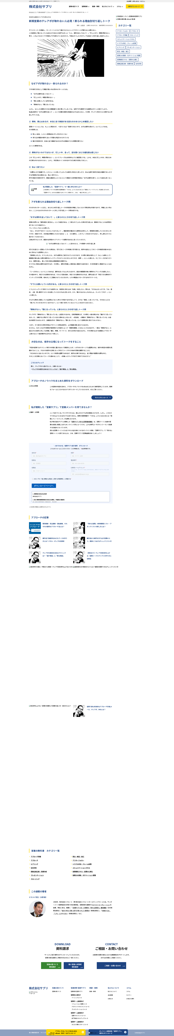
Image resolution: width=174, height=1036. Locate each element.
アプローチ (34, 860)
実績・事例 (95, 6)
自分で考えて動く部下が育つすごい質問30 (76, 910)
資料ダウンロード (134, 6)
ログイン (142, 1)
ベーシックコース (77, 998)
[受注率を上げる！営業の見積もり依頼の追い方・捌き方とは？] (48, 773)
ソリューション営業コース (79, 1004)
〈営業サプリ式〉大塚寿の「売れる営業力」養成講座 (89, 908)
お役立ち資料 (130, 999)
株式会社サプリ (40, 6)
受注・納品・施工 (78, 856)
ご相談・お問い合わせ (112, 965)
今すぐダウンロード (101, 397)
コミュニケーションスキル (81, 868)
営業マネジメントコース (79, 1015)
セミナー (128, 995)
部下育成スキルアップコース (80, 1018)
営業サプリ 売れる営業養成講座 (82, 422)
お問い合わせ (135, 1)
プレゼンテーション (37, 875)
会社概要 (129, 1)
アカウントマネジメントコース (80, 1006)
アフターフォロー (78, 860)
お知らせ (110, 999)
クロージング (35, 879)
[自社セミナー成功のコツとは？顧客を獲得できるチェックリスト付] (92, 634)
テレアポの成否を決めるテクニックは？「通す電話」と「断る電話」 (54, 369)
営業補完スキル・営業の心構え (83, 871)
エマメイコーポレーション (101, 905)
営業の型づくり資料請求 (52, 965)
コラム (119, 6)
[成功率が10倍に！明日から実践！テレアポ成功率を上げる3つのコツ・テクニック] (48, 634)
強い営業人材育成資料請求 (75, 965)
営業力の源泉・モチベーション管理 (84, 875)
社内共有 (34, 868)
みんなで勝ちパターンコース (80, 1024)
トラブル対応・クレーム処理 (82, 864)
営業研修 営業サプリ (76, 991)
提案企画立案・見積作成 (39, 871)
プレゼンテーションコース (79, 1009)
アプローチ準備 (36, 856)
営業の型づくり (74, 6)
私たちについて (107, 6)
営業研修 (85, 6)
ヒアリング (34, 864)
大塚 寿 (83, 25)
